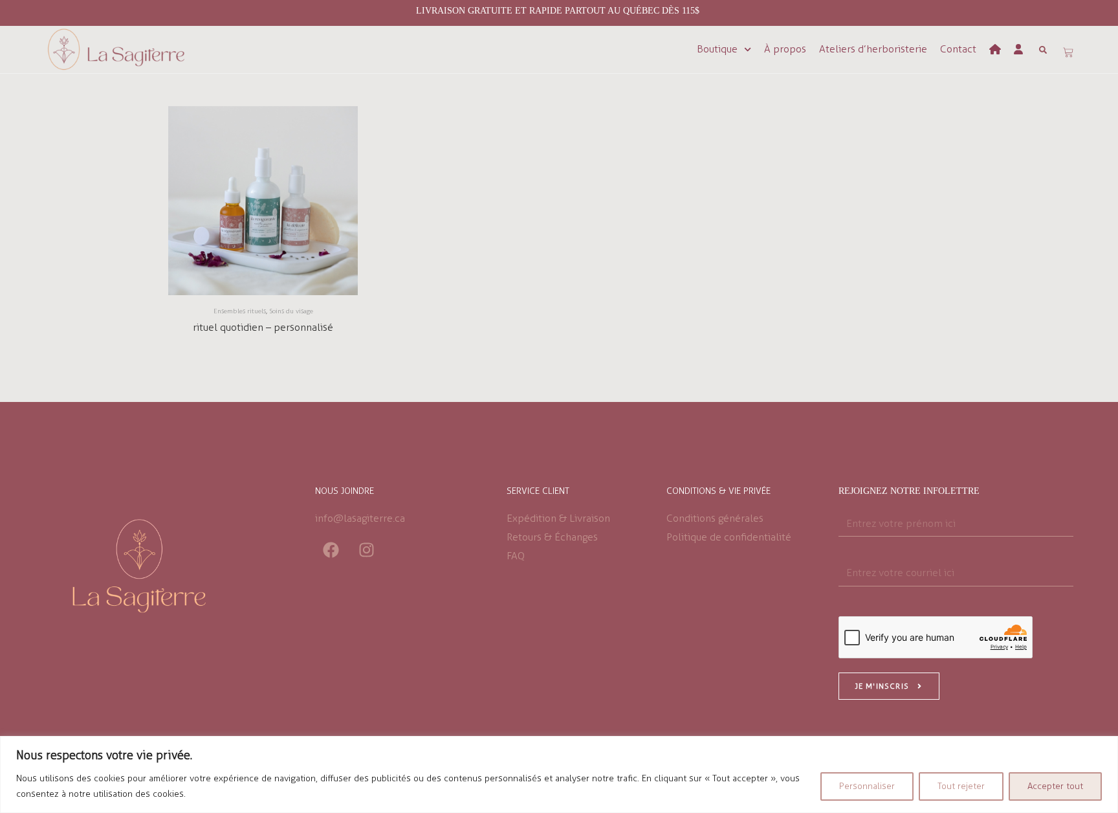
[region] (559, 774)
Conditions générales (714, 518)
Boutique (717, 49)
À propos (785, 49)
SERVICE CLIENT (538, 490)
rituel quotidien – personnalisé (263, 327)
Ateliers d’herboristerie (873, 49)
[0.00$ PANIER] (1068, 52)
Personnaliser (867, 786)
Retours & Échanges (552, 537)
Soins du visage (291, 311)
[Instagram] (367, 549)
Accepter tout (1055, 786)
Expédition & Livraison (558, 518)
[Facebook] (331, 549)
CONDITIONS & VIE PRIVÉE (718, 490)
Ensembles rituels (240, 311)
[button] (1043, 50)
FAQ (516, 556)
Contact (958, 49)
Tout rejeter (961, 786)
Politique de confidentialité (728, 537)
